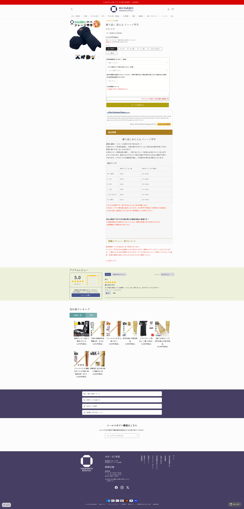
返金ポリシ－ (144, 460)
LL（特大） (111, 53)
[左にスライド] (72, 57)
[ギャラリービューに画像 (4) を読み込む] (93, 57)
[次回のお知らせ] (174, 2)
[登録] (137, 435)
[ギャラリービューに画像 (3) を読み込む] (88, 57)
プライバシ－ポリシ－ (153, 462)
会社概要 (165, 458)
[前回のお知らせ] (70, 2)
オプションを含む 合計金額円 (154, 99)
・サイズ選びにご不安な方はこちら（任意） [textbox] (120, 67)
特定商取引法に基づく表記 (144, 504)
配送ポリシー (131, 504)
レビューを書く (86, 295)
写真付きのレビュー (119, 274)
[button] (72, 9)
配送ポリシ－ (149, 460)
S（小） (122, 49)
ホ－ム (174, 457)
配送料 (107, 42)
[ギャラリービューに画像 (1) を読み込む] (78, 57)
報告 (114, 293)
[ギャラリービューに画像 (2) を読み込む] (83, 57)
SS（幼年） (111, 49)
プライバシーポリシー (113, 504)
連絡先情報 (156, 504)
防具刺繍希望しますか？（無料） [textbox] (117, 59)
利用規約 (142, 458)
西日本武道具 (93, 504)
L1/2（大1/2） (155, 49)
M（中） (133, 49)
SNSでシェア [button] (112, 261)
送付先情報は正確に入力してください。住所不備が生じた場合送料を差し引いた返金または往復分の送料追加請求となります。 (136, 76)
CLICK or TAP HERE (164, 124)
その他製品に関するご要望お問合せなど (117, 89)
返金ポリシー (102, 504)
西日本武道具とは (169, 461)
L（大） (143, 49)
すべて (108, 274)
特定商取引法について (157, 462)
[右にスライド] (98, 57)
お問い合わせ (161, 460)
